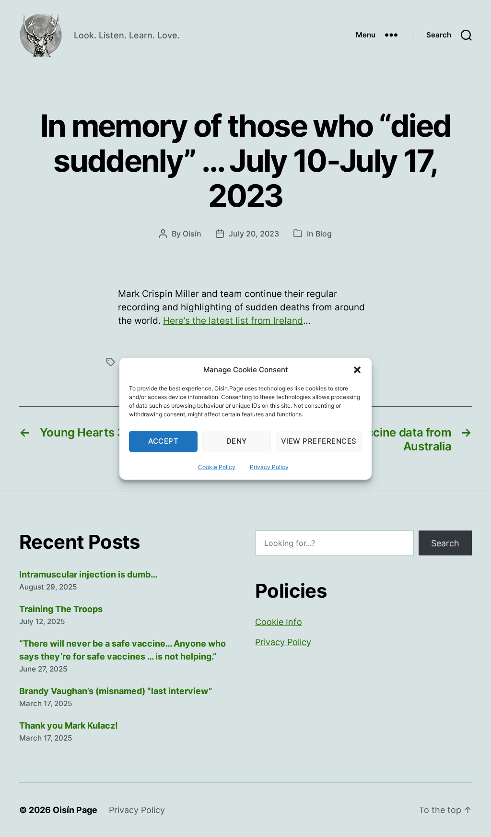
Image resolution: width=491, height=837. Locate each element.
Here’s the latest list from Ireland (233, 320)
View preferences (319, 441)
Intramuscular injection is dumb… (88, 574)
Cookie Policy (216, 467)
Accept (163, 441)
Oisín (192, 233)
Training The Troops (61, 609)
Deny (236, 441)
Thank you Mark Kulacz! (68, 725)
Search (445, 543)
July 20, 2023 (254, 233)
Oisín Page (75, 810)
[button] (357, 370)
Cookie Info (278, 622)
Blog (324, 233)
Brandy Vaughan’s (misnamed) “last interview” (115, 691)
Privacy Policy (269, 467)
